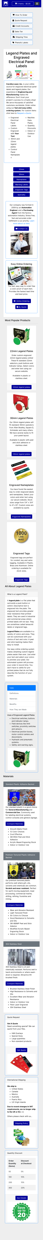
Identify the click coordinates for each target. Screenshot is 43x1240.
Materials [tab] (13, 699)
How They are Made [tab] (18, 709)
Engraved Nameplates (21, 516)
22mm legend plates (21, 387)
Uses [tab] (12, 688)
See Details (21, 1198)
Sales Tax (19, 31)
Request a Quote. (24, 113)
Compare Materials (15, 824)
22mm (21, 169)
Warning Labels (21, 184)
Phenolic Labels (21, 42)
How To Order (21, 15)
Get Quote (21, 1050)
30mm (21, 174)
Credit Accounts (22, 26)
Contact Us (22, 229)
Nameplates (21, 179)
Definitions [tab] (14, 693)
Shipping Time (22, 37)
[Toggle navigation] (37, 3)
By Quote (22, 307)
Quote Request (21, 20)
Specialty (21, 195)
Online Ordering (22, 301)
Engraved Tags (21, 190)
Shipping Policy (21, 1123)
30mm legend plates (21, 454)
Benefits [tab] (13, 704)
